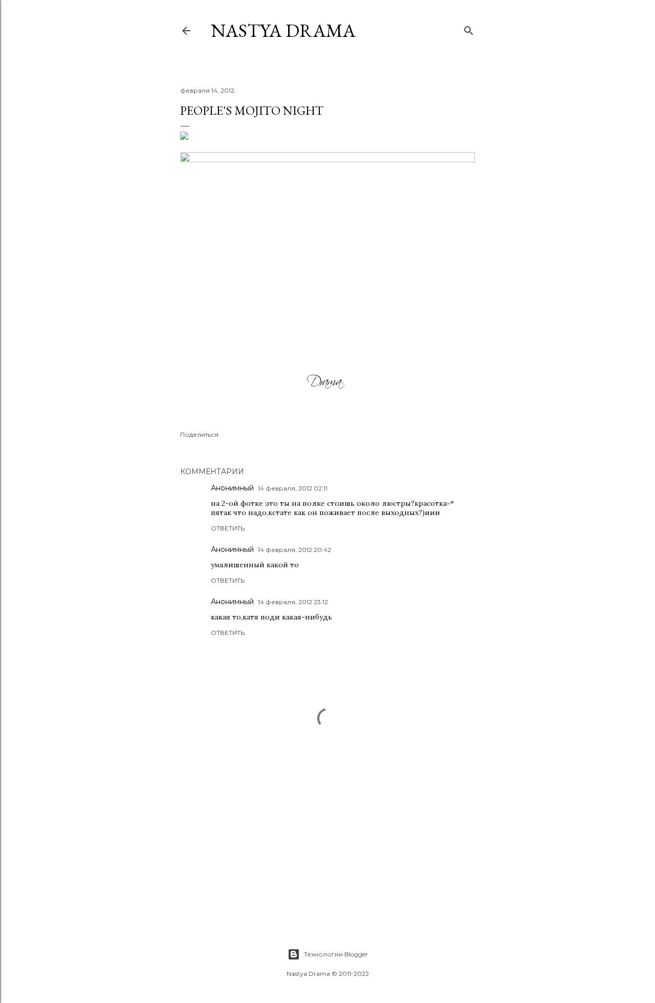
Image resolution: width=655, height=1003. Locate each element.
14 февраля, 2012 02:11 (293, 488)
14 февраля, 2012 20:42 (294, 549)
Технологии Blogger (336, 954)
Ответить (228, 528)
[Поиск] (469, 28)
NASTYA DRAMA (283, 30)
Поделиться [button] (199, 434)
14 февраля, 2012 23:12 (293, 602)
